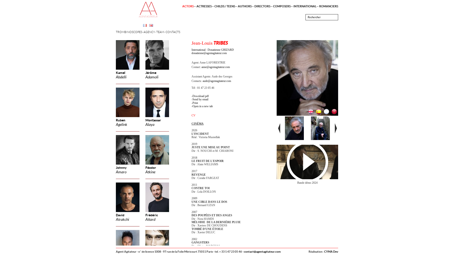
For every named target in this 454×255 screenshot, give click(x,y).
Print (195, 103)
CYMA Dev (331, 251)
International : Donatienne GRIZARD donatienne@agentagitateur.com (213, 51)
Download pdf (200, 96)
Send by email (200, 99)
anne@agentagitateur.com (215, 67)
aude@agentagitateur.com (217, 81)
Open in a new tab (202, 106)
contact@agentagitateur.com (262, 251)
